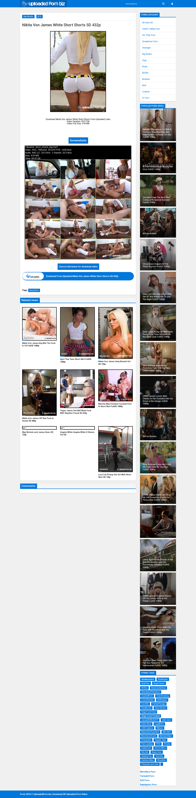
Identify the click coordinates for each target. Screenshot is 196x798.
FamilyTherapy (159, 704)
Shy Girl (144, 752)
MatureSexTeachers (150, 732)
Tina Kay (159, 756)
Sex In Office (160, 748)
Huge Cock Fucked (150, 716)
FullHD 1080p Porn (151, 29)
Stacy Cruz (156, 752)
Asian (144, 67)
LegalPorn (159, 724)
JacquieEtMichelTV (149, 720)
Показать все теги (149, 764)
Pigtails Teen (160, 740)
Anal (144, 85)
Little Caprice (147, 728)
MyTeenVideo (166, 736)
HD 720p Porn (148, 35)
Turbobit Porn (147, 776)
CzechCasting (163, 696)
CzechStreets (147, 700)
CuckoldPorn (147, 696)
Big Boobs (28, 16)
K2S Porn (144, 780)
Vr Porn (145, 98)
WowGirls (161, 760)
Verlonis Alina (147, 760)
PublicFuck (146, 748)
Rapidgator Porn (148, 784)
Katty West (146, 724)
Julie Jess (166, 720)
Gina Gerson (160, 708)
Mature (160, 728)
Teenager (146, 48)
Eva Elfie (145, 704)
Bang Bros (34, 290)
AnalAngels (163, 679)
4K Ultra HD (147, 23)
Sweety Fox (146, 756)
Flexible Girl (146, 708)
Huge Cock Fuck (148, 712)
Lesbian (146, 92)
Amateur (146, 79)
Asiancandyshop (158, 688)
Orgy (144, 60)
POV (158, 744)
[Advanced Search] (163, 3)
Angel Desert (159, 683)
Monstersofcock (148, 736)
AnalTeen (145, 683)
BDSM (145, 73)
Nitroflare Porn (147, 772)
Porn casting (147, 744)
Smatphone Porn (150, 41)
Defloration (162, 700)
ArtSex (144, 688)
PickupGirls (146, 740)
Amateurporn (147, 679)
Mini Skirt (167, 732)
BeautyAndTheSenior (150, 692)
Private (167, 744)
